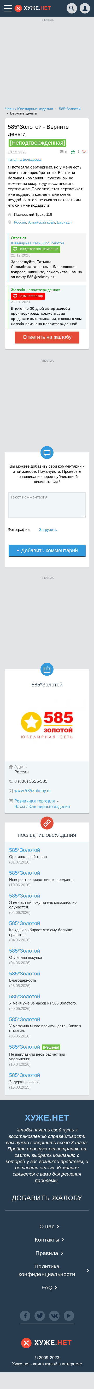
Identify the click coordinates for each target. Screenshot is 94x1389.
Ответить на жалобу (47, 337)
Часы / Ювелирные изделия (42, 806)
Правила (47, 1253)
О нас (47, 1226)
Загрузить (48, 529)
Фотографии (19, 529)
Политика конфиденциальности (47, 1270)
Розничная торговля (34, 801)
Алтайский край (41, 222)
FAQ (47, 1287)
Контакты (47, 1240)
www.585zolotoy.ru (32, 790)
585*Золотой (24, 850)
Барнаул (64, 222)
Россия (20, 222)
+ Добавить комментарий (47, 550)
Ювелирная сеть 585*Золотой (37, 243)
